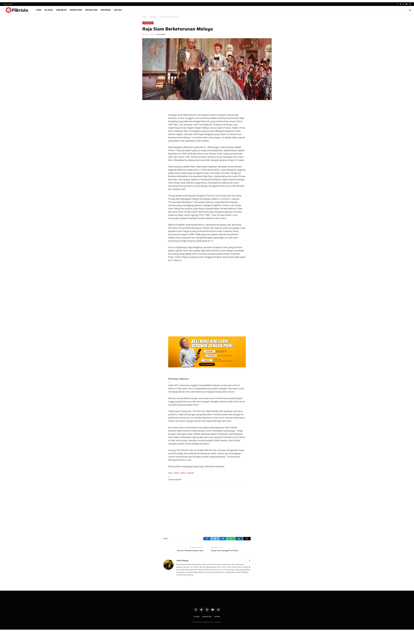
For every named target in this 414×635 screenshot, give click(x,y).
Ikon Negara (106, 10)
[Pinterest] (146, 125)
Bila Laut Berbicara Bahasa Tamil (190, 550)
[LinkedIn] (146, 120)
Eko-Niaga (49, 10)
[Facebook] (146, 110)
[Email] (146, 130)
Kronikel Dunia (76, 10)
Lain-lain (117, 10)
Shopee (217, 617)
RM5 (176, 473)
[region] (227, 299)
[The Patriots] (17, 10)
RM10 (183, 473)
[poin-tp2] (207, 366)
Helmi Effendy (161, 34)
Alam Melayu (61, 10)
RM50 (191, 473)
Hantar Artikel (7, 4)
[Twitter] (146, 115)
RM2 (170, 473)
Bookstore (207, 617)
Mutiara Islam (91, 10)
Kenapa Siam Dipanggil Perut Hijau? (225, 550)
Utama (38, 10)
